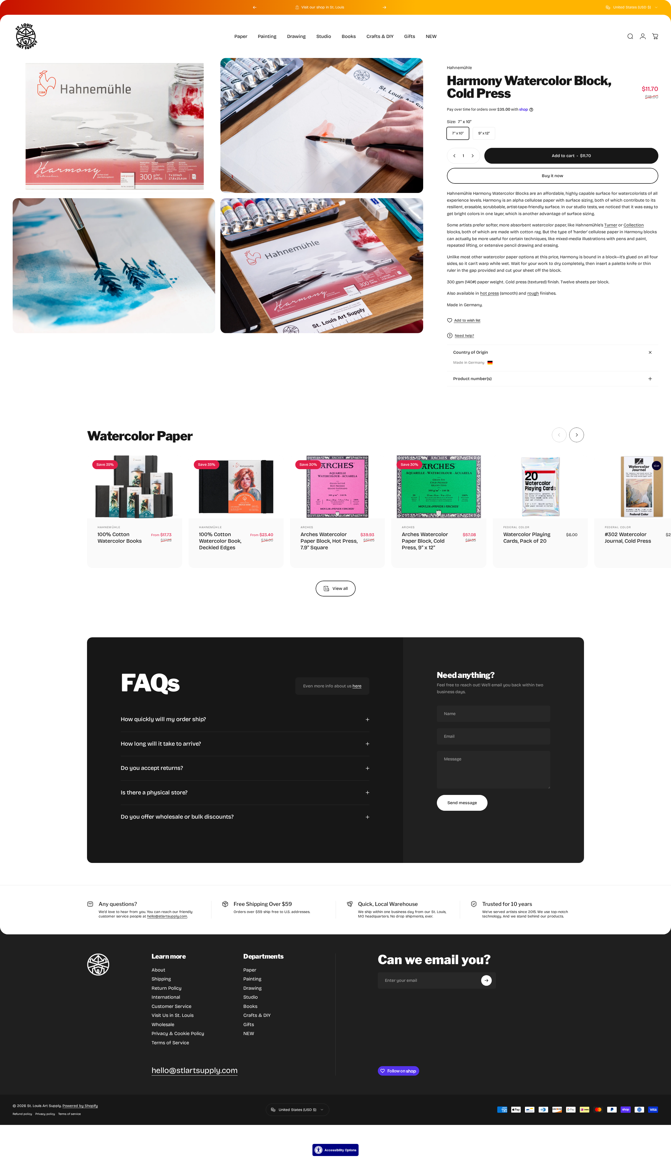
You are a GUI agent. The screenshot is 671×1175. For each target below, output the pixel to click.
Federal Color (516, 527)
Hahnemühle (459, 67)
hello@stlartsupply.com (167, 916)
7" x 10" (458, 133)
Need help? (464, 335)
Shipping (161, 979)
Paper (249, 970)
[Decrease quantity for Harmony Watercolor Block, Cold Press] (453, 155)
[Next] (384, 7)
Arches (307, 527)
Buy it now (552, 175)
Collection (634, 224)
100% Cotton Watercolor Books (120, 537)
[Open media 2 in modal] (321, 125)
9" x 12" (484, 133)
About (158, 970)
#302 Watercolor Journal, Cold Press (628, 537)
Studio (250, 997)
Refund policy (22, 1114)
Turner (610, 224)
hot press (489, 293)
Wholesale (163, 1024)
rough (533, 293)
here (357, 686)
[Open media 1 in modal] (114, 125)
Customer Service (171, 1006)
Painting (252, 979)
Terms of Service (170, 1043)
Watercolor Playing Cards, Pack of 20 (527, 537)
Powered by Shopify (80, 1106)
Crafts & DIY (257, 1015)
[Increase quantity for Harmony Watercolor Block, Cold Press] (474, 155)
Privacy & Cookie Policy (178, 1033)
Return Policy (166, 988)
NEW (248, 1033)
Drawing (252, 988)
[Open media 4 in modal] (321, 265)
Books (250, 1006)
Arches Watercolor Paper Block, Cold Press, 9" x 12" (425, 540)
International (166, 997)
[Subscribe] (486, 980)
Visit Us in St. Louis (173, 1015)
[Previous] (254, 7)
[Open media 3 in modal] (114, 265)
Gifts (248, 1024)
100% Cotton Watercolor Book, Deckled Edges (220, 540)
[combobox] (632, 7)
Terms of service (69, 1114)
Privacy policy (45, 1114)
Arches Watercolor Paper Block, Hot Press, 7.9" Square (329, 540)
